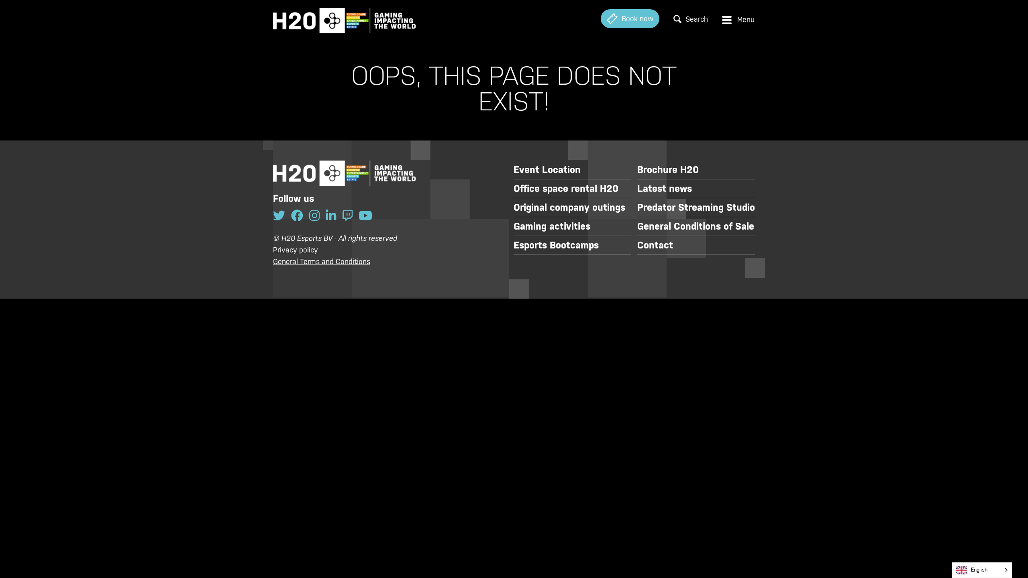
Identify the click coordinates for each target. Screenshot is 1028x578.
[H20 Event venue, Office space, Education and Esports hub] (344, 18)
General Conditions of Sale (695, 226)
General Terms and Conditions (321, 261)
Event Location (547, 169)
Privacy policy (295, 250)
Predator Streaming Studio (696, 207)
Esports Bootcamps (556, 245)
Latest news (664, 188)
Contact (655, 245)
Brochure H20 (668, 169)
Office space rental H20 (566, 188)
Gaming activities (552, 226)
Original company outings (569, 207)
